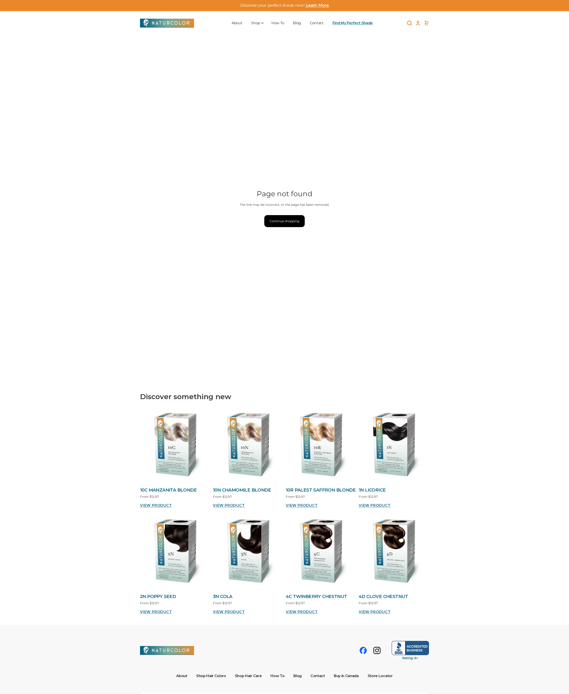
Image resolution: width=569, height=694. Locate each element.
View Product (156, 505)
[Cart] (426, 23)
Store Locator (380, 676)
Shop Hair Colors (211, 676)
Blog (297, 23)
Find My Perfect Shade (353, 23)
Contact (317, 23)
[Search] (409, 23)
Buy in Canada (346, 676)
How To (277, 23)
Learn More (317, 5)
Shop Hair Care (248, 676)
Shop (255, 23)
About (237, 23)
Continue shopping (284, 221)
